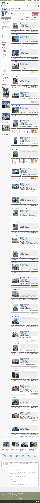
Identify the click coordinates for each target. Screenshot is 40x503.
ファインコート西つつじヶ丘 (16, 289)
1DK (3, 30)
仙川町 (17, 456)
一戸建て (4, 20)
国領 (23, 25)
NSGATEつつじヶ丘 (15, 397)
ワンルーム (4, 29)
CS (3, 74)
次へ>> (36, 19)
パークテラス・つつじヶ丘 (15, 370)
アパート (4, 19)
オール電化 (4, 62)
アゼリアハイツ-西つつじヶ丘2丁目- (17, 316)
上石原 (11, 455)
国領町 (23, 455)
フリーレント (4, 58)
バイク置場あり (5, 64)
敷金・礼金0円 (14, 494)
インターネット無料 (14, 495)
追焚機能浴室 (4, 68)
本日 (7, 45)
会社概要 (3, 494)
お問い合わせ (9, 494)
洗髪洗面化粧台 (5, 70)
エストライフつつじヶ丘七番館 (16, 105)
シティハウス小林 (14, 235)
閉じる (38, 501)
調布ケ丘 (35, 456)
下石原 (11, 456)
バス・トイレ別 (5, 67)
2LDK (3, 31)
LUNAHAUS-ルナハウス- (15, 410)
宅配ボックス (4, 78)
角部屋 (4, 80)
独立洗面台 (4, 71)
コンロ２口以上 (5, 65)
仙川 (23, 52)
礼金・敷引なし (4, 24)
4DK (7, 33)
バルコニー (4, 60)
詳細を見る (32, 31)
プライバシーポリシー (4, 495)
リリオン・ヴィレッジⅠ (15, 61)
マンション (6, 19)
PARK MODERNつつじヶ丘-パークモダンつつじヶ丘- (19, 208)
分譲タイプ (4, 57)
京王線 (22, 24)
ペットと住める (14, 496)
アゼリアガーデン (14, 76)
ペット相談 (4, 51)
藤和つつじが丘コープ (15, 48)
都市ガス (4, 61)
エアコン (4, 72)
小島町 (29, 455)
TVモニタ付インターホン (6, 77)
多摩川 (29, 456)
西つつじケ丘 (25, 36)
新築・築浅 (13, 493)
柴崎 (23, 24)
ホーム (2, 493)
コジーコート (14, 181)
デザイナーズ (4, 55)
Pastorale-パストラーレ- (15, 262)
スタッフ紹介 (9, 495)
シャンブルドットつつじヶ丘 (16, 222)
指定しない (4, 45)
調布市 (23, 36)
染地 (22, 456)
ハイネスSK (13, 424)
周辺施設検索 (9, 496)
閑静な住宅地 (4, 54)
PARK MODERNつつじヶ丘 (16, 343)
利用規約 (3, 496)
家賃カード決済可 (5, 81)
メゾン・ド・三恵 (14, 34)
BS (3, 75)
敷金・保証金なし (5, 23)
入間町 (5, 455)
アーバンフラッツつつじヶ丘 (16, 195)
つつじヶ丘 (24, 37)
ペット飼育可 (4, 52)
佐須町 (35, 455)
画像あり (4, 48)
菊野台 (17, 455)
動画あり (8, 48)
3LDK (7, 32)
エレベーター (4, 63)
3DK (3, 32)
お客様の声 (9, 493)
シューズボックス (5, 73)
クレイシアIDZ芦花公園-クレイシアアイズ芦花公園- (7, 97)
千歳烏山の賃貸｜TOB (21, 493)
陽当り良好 (4, 53)
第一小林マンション (15, 249)
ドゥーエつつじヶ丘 (15, 149)
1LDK (7, 30)
